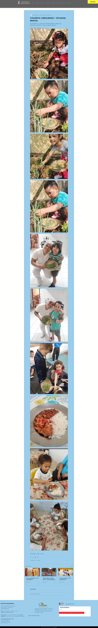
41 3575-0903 (20, 614)
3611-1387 (11, 612)
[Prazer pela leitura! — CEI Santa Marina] (32, 572)
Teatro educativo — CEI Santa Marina (65, 579)
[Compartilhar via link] (38, 557)
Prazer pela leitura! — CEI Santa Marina (32, 579)
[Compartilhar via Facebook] (30, 557)
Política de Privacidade (35, 615)
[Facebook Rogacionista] (60, 604)
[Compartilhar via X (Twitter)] (33, 557)
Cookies (29, 615)
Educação (42, 553)
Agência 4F (55, 627)
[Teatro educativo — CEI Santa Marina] (65, 572)
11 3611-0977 (6, 612)
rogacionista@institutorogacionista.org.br (10, 611)
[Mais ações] (67, 15)
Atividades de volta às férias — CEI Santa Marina (49, 579)
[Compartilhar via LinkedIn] (35, 557)
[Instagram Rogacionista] (62, 604)
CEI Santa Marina (33, 553)
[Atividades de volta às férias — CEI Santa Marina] (49, 572)
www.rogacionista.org (5, 608)
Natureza (38, 553)
